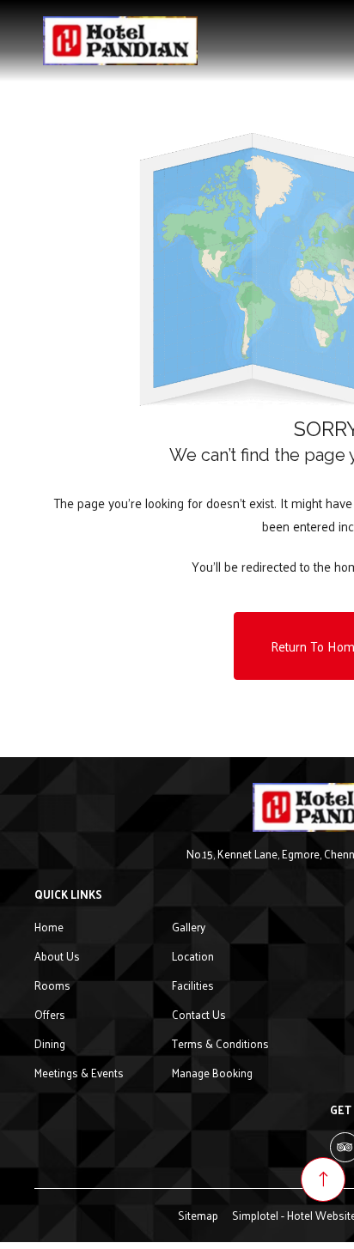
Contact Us (199, 1014)
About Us (57, 956)
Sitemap (198, 1215)
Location (193, 956)
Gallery (188, 927)
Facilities (193, 985)
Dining (49, 1043)
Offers (49, 1014)
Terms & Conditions (220, 1043)
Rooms (52, 985)
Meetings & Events (79, 1072)
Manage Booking (212, 1072)
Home (49, 927)
